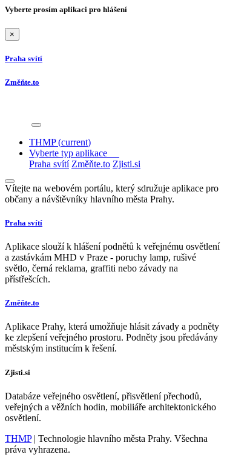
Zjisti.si (126, 164)
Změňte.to (90, 164)
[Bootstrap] (17, 121)
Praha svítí (49, 164)
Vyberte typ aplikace (74, 153)
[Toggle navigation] (36, 125)
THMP (60, 142)
